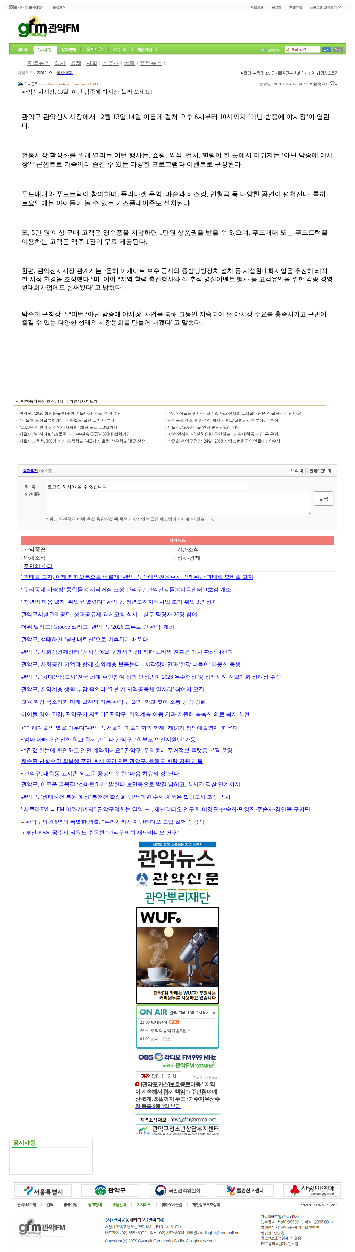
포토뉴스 (151, 63)
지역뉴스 (38, 63)
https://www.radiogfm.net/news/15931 (69, 84)
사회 (91, 63)
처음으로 (25, 73)
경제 (75, 63)
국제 (129, 63)
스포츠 (110, 63)
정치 (60, 63)
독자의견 (30, 470)
